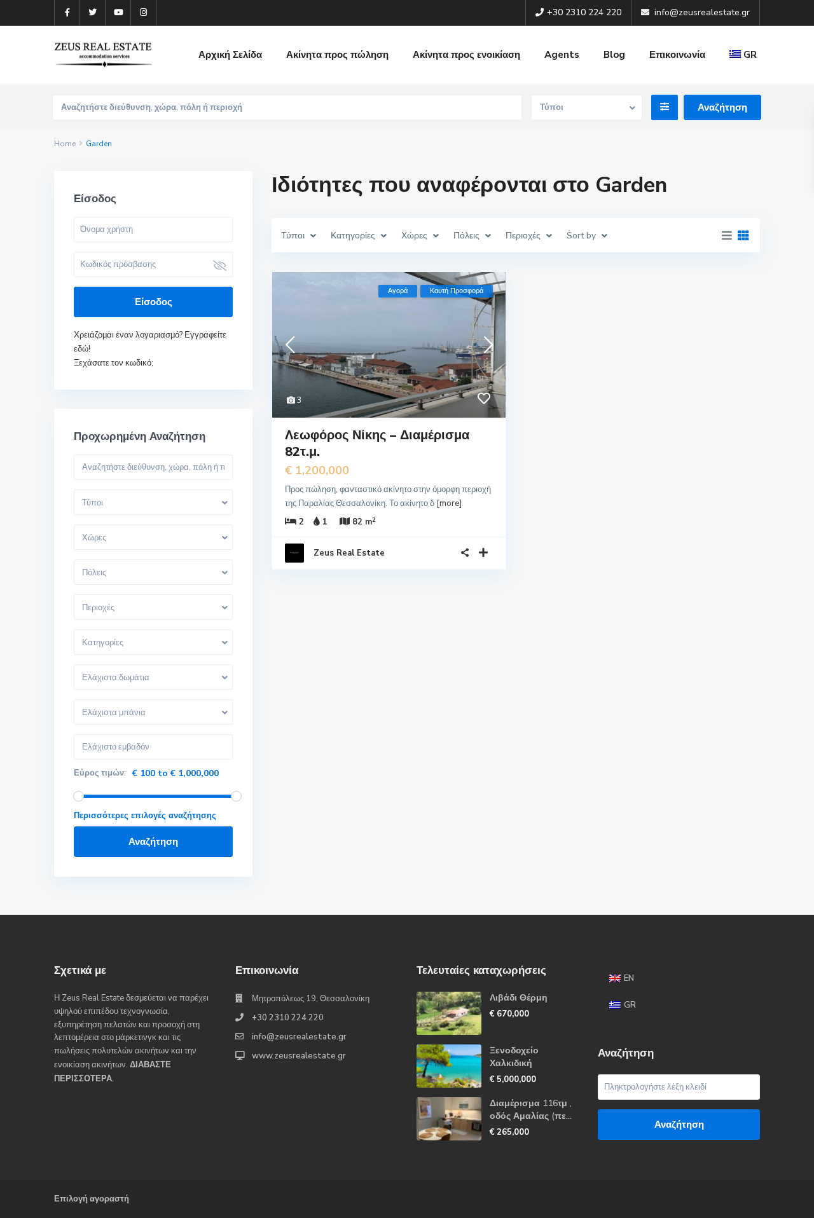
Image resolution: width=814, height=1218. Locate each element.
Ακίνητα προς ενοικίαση (466, 54)
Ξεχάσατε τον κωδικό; (113, 363)
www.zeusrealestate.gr (299, 1056)
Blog (614, 54)
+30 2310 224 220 (288, 1017)
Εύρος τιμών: (100, 773)
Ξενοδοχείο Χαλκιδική (514, 1056)
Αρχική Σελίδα (230, 54)
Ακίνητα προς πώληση (337, 54)
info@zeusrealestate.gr (299, 1037)
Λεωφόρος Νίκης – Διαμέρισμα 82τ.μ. (377, 443)
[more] (449, 503)
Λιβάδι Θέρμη (519, 998)
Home (65, 144)
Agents (561, 54)
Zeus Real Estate (349, 553)
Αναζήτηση (153, 841)
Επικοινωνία (677, 54)
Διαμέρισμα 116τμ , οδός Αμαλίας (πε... (531, 1109)
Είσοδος (153, 302)
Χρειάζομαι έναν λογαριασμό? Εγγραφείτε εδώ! (150, 342)
